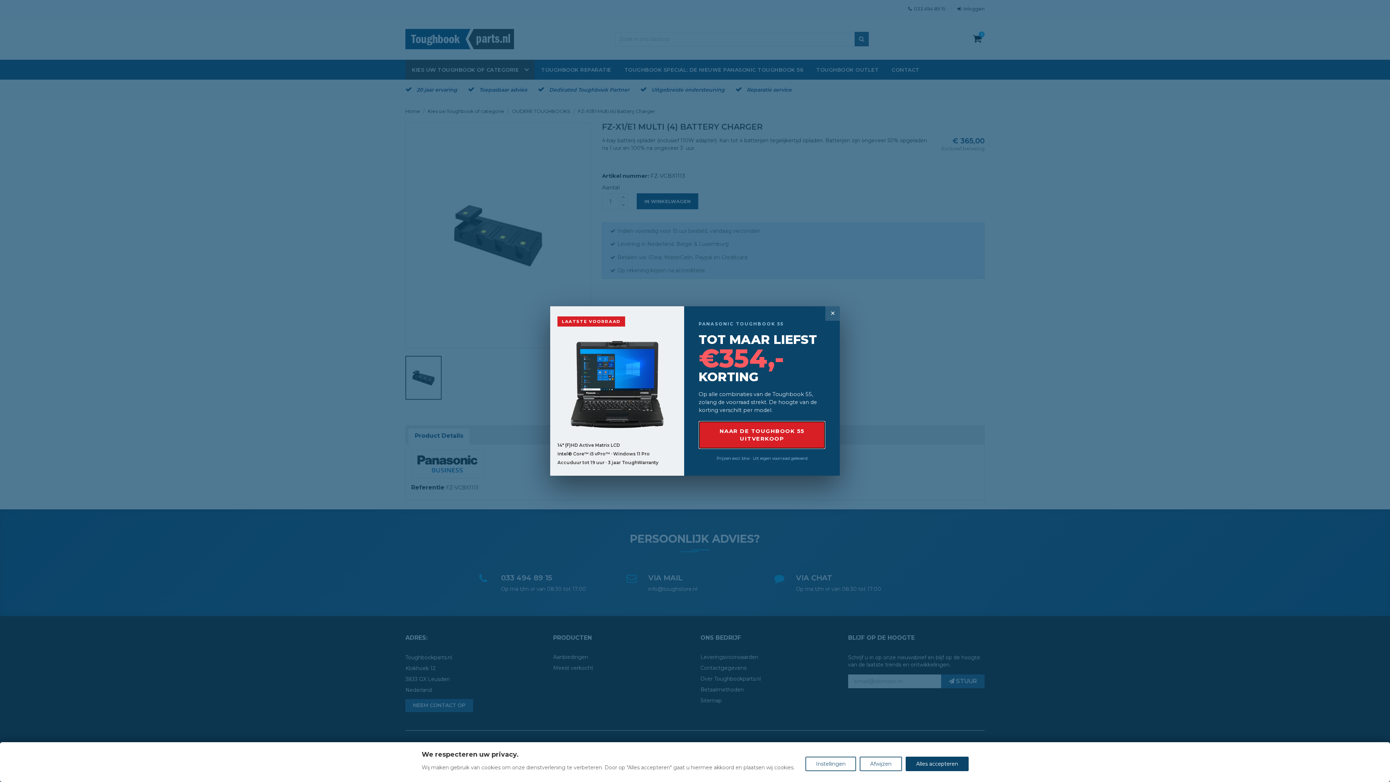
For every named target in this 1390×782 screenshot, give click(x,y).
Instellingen (831, 764)
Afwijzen (881, 764)
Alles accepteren (937, 764)
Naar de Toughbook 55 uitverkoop (762, 435)
